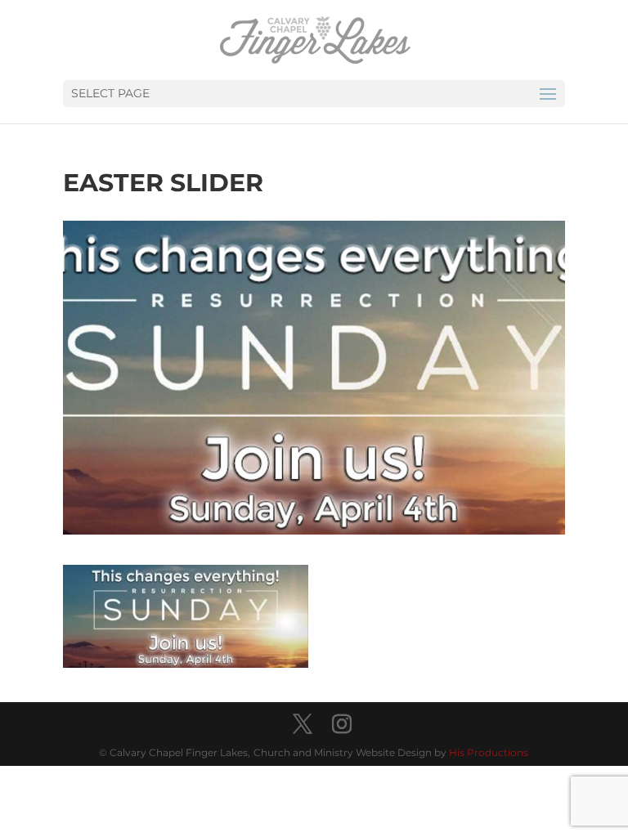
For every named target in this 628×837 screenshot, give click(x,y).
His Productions (488, 752)
